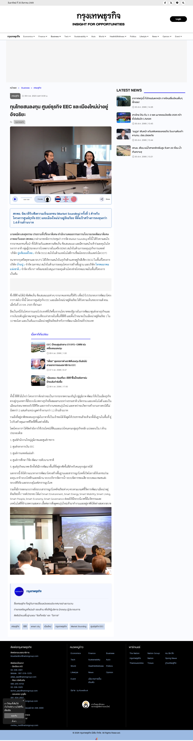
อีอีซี (25, 626)
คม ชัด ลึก (169, 653)
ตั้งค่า (14, 721)
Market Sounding (78, 626)
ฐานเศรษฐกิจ (170, 663)
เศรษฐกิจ (37, 88)
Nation (150, 658)
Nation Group (154, 653)
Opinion (166, 36)
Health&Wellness (117, 36)
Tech (66, 36)
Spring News (171, 658)
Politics (133, 36)
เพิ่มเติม (7, 710)
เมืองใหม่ (47, 626)
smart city (35, 626)
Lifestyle (143, 36)
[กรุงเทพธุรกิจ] (13, 36)
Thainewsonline (137, 663)
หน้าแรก (13, 88)
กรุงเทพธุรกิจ (61, 626)
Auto (93, 36)
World (101, 36)
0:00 (25, 199)
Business (55, 36)
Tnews (150, 663)
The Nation (134, 653)
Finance (41, 36)
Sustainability (80, 36)
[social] (165, 3)
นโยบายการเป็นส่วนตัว (94, 680)
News (154, 36)
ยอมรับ (14, 715)
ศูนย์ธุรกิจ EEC (97, 626)
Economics (28, 36)
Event (177, 36)
